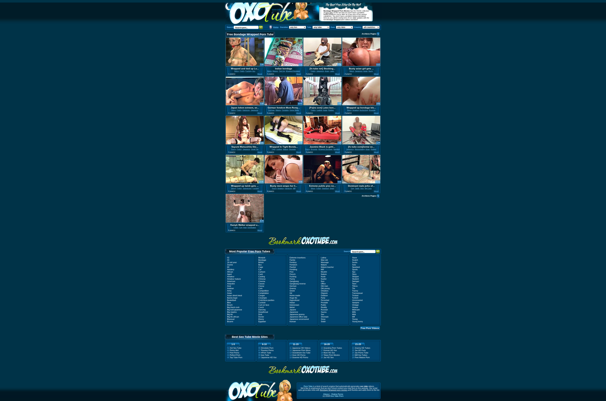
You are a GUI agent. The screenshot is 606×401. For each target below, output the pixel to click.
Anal (245, 227)
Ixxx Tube (265, 355)
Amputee (231, 284)
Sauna (324, 312)
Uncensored (357, 300)
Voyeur (355, 307)
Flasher (293, 267)
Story (354, 274)
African (230, 272)
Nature (324, 274)
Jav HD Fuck (360, 350)
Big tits (230, 314)
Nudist (323, 279)
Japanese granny (297, 314)
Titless (355, 286)
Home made (295, 295)
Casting (261, 277)
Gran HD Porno (299, 355)
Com (260, 288)
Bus (260, 265)
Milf (294, 188)
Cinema (261, 281)
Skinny (233, 188)
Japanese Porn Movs (301, 350)
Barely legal (232, 298)
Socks (354, 262)
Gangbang (294, 281)
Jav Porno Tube (361, 353)
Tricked (355, 295)
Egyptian (262, 321)
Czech (261, 307)
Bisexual (231, 319)
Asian (327, 71)
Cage (260, 267)
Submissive (247, 188)
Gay (352, 188)
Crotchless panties (266, 300)
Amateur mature (234, 279)
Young (355, 319)
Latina (323, 258)
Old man (324, 286)
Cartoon (261, 272)
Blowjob (261, 258)
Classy (261, 286)
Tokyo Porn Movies (332, 355)
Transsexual (357, 293)
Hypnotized (294, 300)
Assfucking (363, 110)
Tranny (355, 291)
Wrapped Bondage (293, 71)
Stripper (355, 277)
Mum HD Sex (329, 353)
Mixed (259, 74)
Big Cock (368, 188)
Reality (324, 307)
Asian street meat (234, 295)
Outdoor (324, 295)
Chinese (262, 279)
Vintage (355, 305)
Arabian (230, 288)
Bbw (229, 303)
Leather (319, 110)
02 (228, 258)
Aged (229, 274)
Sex (322, 314)
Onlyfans (324, 291)
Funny (292, 279)
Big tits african (233, 317)
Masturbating (360, 149)
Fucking (248, 71)
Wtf (353, 317)
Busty (370, 71)
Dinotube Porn (267, 348)
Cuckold (261, 303)
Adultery (230, 269)
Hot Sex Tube (235, 348)
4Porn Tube (266, 353)
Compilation (263, 293)
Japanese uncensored (299, 319)
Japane (293, 310)
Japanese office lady (298, 317)
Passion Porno (267, 350)
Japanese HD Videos (301, 348)
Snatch (355, 260)
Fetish (242, 71)
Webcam (356, 310)
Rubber (331, 110)
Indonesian (294, 305)
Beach (230, 305)
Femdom (285, 110)
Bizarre (230, 321)
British (261, 262)
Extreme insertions (298, 258)
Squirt (332, 188)
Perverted (325, 300)
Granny (293, 288)
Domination (251, 227)
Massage (325, 262)
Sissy (323, 319)
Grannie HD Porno (300, 357)
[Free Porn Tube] (269, 13)
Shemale (325, 317)
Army (229, 291)
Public (323, 305)
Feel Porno (234, 353)
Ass (253, 71)
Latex (332, 71)
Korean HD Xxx (330, 350)
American (231, 281)
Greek (292, 291)
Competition (263, 291)
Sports (355, 269)
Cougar (261, 295)
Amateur (355, 110)
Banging (336, 149)
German (271, 110)
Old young (325, 288)
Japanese (320, 71)
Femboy (293, 262)
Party (323, 298)
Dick (362, 188)
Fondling (293, 269)
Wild (354, 314)
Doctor (261, 317)
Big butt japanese (234, 310)
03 (228, 260)
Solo (354, 265)
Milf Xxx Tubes (361, 355)
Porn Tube (308, 386)
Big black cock (233, 307)
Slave (354, 258)
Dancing (262, 310)
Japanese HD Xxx (268, 357)
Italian (292, 307)
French (293, 274)
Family (292, 260)
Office (323, 284)
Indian (292, 303)
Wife (354, 312)
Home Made (294, 110)
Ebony (261, 319)
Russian (324, 310)
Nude (323, 277)
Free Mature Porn (362, 357)
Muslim (324, 272)
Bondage (262, 260)
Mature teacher (327, 267)
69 (228, 267)
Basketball (231, 300)
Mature (275, 71)
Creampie (262, 298)
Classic (261, 284)
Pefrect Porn (235, 355)
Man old (324, 260)
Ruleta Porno (337, 394)
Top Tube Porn (236, 357)
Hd (291, 293)
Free (292, 272)
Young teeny (357, 321)
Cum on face (263, 305)
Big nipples (232, 312)
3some (230, 265)
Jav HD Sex (329, 357)
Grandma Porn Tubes (333, 348)
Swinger (355, 281)
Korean (293, 321)
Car (259, 269)
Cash (260, 274)
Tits (353, 288)
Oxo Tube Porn (336, 396)
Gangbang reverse (298, 284)
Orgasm (324, 293)
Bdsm (236, 71)
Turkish (355, 298)
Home (276, 27)
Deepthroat (263, 312)
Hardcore (246, 110)
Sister (323, 321)
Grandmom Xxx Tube (301, 353)
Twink (357, 188)
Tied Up (282, 71)
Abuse (326, 394)
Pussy (233, 149)
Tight (273, 149)
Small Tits (254, 149)
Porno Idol (234, 350)
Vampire (355, 303)
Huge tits (293, 298)
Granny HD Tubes (362, 348)
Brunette (372, 110)
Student (355, 279)
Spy (353, 272)
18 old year (232, 262)
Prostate (324, 303)
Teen (354, 284)
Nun (322, 281)
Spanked (325, 188)
